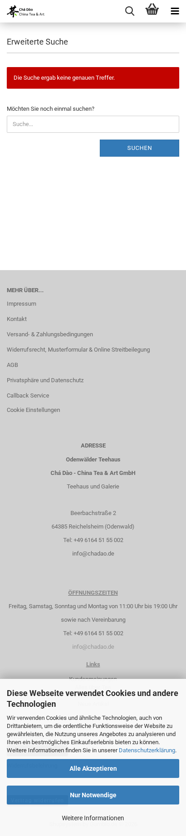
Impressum (21, 303)
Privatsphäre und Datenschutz (45, 380)
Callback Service (28, 395)
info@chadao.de (93, 553)
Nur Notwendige (93, 795)
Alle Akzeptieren (93, 768)
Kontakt (17, 319)
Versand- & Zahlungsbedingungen (50, 334)
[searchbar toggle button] (129, 11)
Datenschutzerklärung (147, 750)
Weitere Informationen (93, 818)
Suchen (139, 148)
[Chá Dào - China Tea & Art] (22, 11)
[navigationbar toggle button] (174, 11)
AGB (12, 365)
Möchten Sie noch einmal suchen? (50, 108)
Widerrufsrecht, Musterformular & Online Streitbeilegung (78, 349)
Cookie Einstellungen (33, 410)
